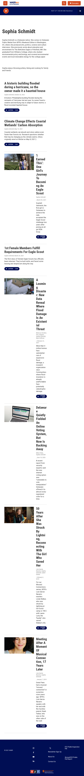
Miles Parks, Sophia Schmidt (41, 454)
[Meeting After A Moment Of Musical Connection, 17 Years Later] (19, 645)
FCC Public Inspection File (72, 747)
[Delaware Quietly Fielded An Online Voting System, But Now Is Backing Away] (19, 414)
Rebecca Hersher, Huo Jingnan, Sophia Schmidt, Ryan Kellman (41, 335)
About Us (51, 757)
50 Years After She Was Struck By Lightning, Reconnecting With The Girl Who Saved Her (41, 537)
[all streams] (81, 11)
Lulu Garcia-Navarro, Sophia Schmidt (41, 675)
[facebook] (33, 752)
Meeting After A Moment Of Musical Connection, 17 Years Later (41, 654)
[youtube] (33, 757)
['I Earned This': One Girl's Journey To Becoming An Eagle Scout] (19, 162)
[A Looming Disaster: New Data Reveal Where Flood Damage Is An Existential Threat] (19, 286)
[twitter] (50, 748)
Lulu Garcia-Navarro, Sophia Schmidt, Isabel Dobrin (41, 571)
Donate (75, 3)
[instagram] (33, 748)
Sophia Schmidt (9, 95)
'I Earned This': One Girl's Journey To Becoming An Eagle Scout (41, 174)
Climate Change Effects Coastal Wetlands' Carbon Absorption (25, 123)
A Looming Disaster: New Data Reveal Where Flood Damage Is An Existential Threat (41, 304)
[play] (6, 11)
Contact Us (52, 761)
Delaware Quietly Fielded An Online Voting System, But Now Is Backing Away (41, 428)
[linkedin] (33, 761)
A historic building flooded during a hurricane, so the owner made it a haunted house (24, 87)
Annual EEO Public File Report (71, 758)
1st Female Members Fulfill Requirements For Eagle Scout (24, 250)
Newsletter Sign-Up (54, 752)
